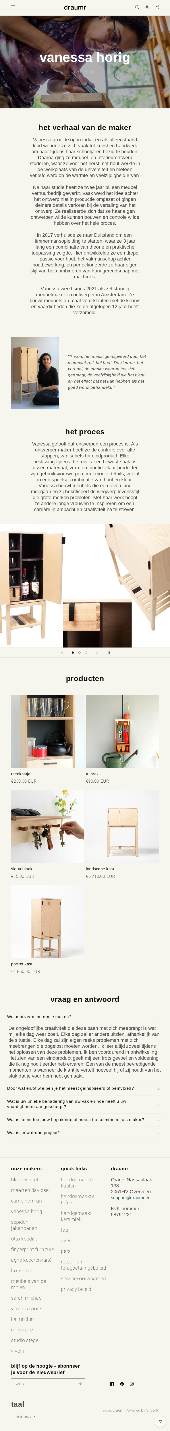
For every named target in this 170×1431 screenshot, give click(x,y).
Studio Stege (24, 1340)
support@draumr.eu (131, 1197)
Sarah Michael (27, 1298)
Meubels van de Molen (28, 1284)
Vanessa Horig (26, 1211)
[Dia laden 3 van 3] (86, 652)
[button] (13, 7)
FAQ (64, 1230)
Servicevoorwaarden (83, 1278)
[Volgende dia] (97, 652)
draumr (118, 1410)
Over (65, 1240)
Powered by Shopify (142, 1410)
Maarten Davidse (30, 1190)
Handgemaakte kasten (77, 1183)
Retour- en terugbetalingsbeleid (83, 1265)
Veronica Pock (26, 1308)
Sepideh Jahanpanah (24, 1225)
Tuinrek (92, 774)
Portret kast (21, 964)
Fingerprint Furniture (32, 1249)
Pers (65, 1251)
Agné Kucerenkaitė (31, 1260)
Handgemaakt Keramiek (76, 1216)
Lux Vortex (22, 1270)
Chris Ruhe (22, 1330)
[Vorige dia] (62, 652)
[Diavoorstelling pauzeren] (108, 652)
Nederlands (23, 1416)
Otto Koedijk (24, 1239)
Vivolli (17, 1351)
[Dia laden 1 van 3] (73, 652)
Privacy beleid (76, 1289)
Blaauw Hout (25, 1179)
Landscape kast (100, 869)
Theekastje (20, 774)
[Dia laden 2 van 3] (79, 652)
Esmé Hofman (26, 1201)
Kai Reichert (23, 1319)
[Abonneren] (80, 1383)
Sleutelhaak (22, 869)
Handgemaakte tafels (77, 1199)
